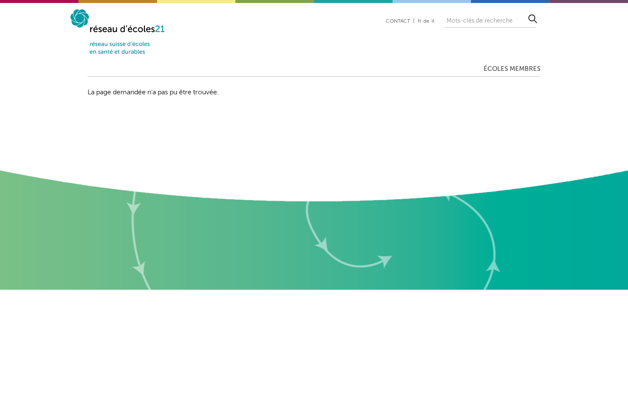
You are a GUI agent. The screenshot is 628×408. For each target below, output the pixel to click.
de (426, 21)
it (432, 21)
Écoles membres (512, 69)
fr (419, 21)
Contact (398, 21)
